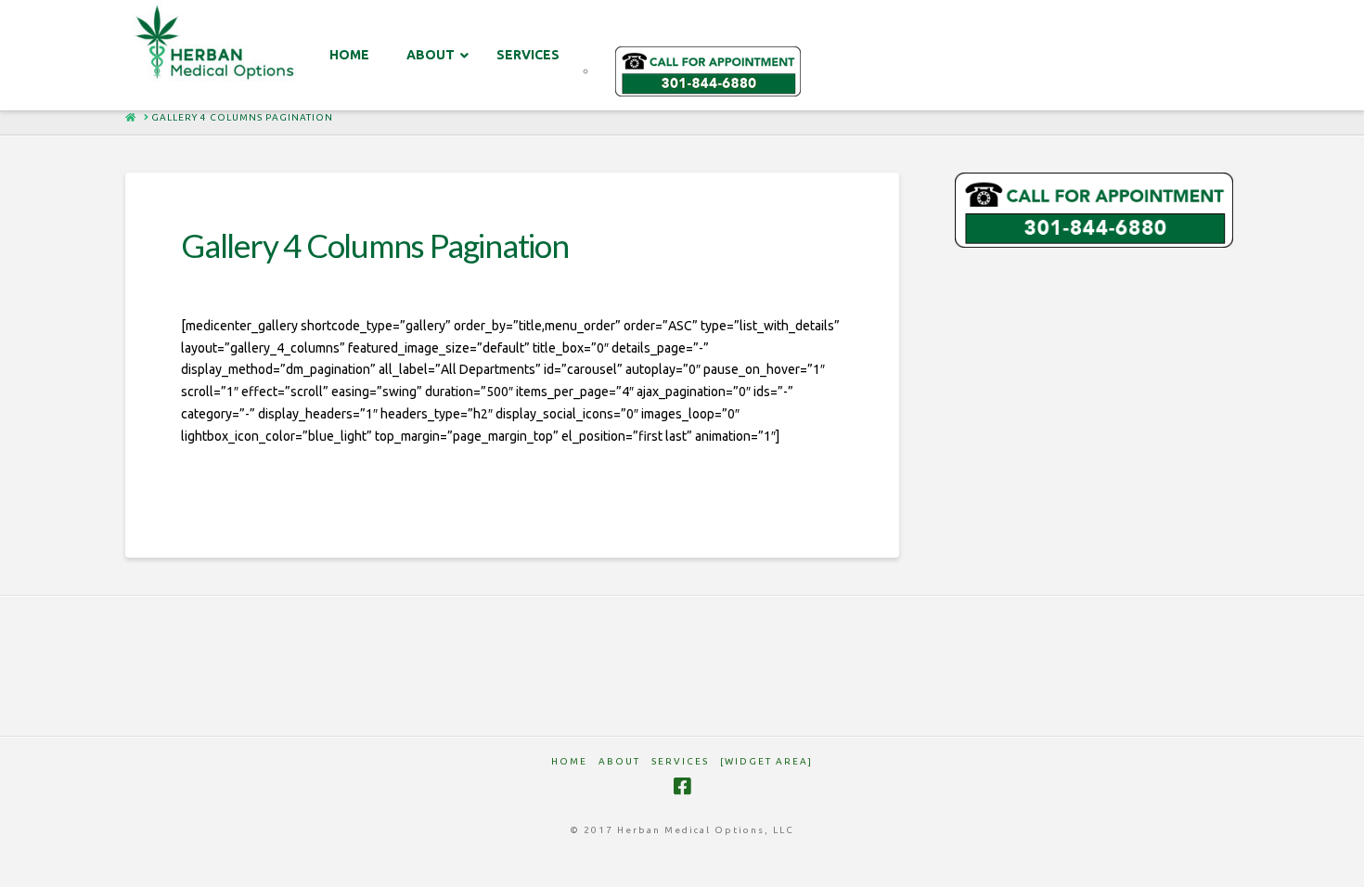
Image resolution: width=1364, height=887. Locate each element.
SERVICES (680, 761)
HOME (569, 761)
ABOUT (619, 761)
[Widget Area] (766, 761)
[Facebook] (682, 786)
